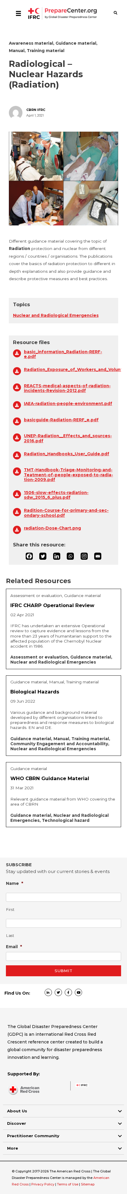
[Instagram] (84, 556)
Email (14, 946)
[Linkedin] (56, 556)
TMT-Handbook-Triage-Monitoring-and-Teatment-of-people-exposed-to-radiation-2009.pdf (68, 474)
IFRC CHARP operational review (52, 605)
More (12, 1148)
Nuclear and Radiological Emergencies (56, 315)
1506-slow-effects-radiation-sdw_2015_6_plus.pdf (56, 495)
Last (10, 935)
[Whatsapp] (70, 556)
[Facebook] (29, 556)
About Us (17, 1111)
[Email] (97, 556)
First (10, 909)
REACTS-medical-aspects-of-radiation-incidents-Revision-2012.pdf (67, 388)
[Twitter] (42, 556)
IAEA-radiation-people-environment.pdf (68, 403)
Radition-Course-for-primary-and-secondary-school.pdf (66, 512)
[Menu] (18, 13)
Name (14, 883)
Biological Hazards (34, 692)
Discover (16, 1123)
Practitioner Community (33, 1135)
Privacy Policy (43, 1184)
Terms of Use (67, 1184)
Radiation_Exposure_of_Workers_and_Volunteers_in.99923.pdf (69, 369)
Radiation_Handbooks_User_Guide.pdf (66, 453)
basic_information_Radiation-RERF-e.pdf (63, 354)
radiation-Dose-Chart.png (52, 528)
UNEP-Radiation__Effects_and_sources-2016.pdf (68, 438)
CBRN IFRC (35, 110)
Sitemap (88, 1184)
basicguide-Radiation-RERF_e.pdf (61, 419)
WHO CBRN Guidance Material (49, 778)
